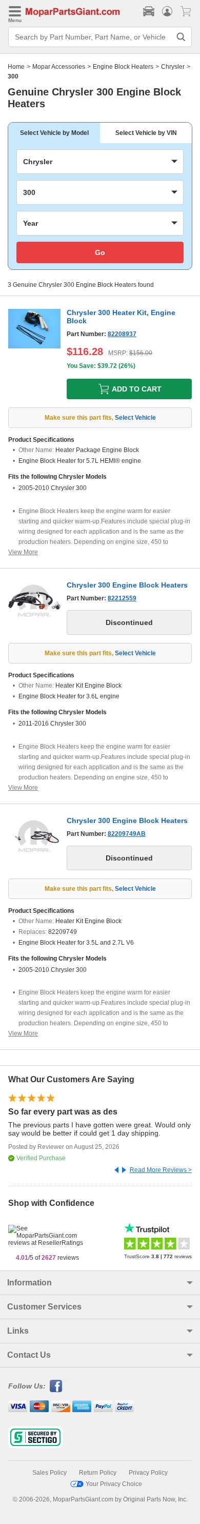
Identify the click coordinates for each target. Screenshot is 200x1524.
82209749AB (127, 833)
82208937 (122, 334)
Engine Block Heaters (123, 66)
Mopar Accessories (58, 66)
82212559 (122, 598)
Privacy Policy (148, 1472)
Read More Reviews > (161, 1170)
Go (100, 252)
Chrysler (173, 66)
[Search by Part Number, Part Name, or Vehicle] (181, 37)
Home (16, 66)
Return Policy (97, 1472)
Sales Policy (49, 1472)
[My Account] (167, 11)
